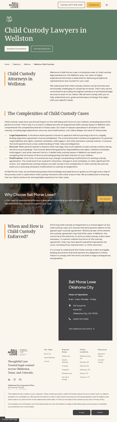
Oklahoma (16, 64)
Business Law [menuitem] (67, 373)
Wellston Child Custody (44, 64)
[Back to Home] (14, 5)
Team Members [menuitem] (49, 358)
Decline (100, 412)
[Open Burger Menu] (106, 5)
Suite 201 (77, 309)
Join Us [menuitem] (46, 361)
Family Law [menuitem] (66, 356)
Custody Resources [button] (41, 49)
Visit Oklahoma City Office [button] (80, 329)
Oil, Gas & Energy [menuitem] (65, 378)
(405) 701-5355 (80, 319)
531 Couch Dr (79, 305)
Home (7, 64)
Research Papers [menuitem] (101, 355)
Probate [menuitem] (65, 366)
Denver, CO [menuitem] (84, 373)
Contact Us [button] (94, 5)
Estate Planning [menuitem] (65, 361)
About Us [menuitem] (47, 354)
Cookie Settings (9, 419)
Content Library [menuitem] (101, 361)
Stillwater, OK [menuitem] (85, 370)
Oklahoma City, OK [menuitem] (85, 357)
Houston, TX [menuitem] (84, 377)
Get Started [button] (105, 199)
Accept (81, 412)
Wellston (27, 64)
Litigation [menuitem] (65, 370)
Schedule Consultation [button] (16, 49)
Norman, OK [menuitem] (84, 362)
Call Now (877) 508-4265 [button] (71, 5)
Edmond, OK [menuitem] (84, 366)
